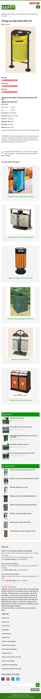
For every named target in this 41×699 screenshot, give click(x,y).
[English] (34, 3)
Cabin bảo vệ (6, 626)
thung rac (31, 697)
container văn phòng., (26, 604)
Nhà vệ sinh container (31, 151)
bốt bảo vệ (10, 591)
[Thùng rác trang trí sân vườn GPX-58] (20, 260)
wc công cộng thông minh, (15, 140)
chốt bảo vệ (13, 599)
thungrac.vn (23, 697)
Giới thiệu (21, 695)
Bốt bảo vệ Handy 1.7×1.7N (19, 487)
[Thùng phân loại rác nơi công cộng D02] (20, 220)
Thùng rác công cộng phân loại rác (20, 400)
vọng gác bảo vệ (20, 142)
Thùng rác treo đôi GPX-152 (20, 359)
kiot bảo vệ (12, 142)
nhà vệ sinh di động (16, 138)
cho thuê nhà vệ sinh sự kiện (18, 595)
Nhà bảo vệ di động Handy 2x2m (20, 513)
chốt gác (4, 593)
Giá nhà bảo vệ (6, 633)
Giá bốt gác (5, 630)
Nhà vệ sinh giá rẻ (9, 153)
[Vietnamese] (31, 3)
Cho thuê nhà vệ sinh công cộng (21, 427)
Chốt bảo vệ (5, 637)
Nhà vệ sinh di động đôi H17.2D (20, 522)
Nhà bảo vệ (5, 589)
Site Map (14, 695)
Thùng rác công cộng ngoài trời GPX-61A (20, 319)
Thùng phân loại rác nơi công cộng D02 (20, 237)
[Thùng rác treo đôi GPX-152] (20, 342)
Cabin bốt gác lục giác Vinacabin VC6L (22, 531)
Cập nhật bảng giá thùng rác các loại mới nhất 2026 (23, 436)
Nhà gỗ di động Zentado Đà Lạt (13, 151)
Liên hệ (27, 695)
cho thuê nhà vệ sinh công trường (16, 597)
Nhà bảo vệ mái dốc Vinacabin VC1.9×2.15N (24, 478)
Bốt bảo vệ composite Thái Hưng (11, 669)
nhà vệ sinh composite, (29, 138)
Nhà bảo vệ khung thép (9, 641)
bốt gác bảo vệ (23, 599)
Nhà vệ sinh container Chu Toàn (11, 657)
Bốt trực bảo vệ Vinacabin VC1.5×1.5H (22, 470)
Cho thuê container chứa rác (19, 444)
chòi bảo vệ (11, 593)
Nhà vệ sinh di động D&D (9, 649)
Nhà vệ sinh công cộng (8, 645)
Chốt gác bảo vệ (6, 653)
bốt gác (3, 591)
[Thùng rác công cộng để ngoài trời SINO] (20, 180)
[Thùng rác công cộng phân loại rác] (20, 383)
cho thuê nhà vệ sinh (22, 591)
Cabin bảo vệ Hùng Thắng (9, 665)
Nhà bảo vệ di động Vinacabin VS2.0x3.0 (23, 505)
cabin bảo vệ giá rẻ (12, 602)
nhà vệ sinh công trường (29, 136)
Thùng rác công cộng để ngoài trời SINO (20, 196)
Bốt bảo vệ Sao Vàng (8, 661)
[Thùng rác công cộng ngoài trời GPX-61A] (20, 301)
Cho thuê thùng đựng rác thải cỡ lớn (22, 453)
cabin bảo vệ (33, 591)
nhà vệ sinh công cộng (15, 136)
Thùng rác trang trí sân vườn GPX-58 (20, 278)
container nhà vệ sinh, (29, 140)
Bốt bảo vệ (5, 618)
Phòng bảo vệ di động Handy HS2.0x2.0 (23, 496)
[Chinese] (38, 3)
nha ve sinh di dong (22, 593)
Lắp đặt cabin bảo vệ (17, 418)
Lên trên (34, 689)
